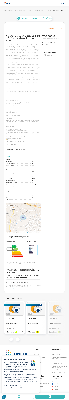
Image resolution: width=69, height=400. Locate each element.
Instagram (56, 389)
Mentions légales (56, 354)
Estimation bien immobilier (41, 383)
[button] (22, 217)
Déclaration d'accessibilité (58, 372)
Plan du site (55, 352)
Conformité (55, 361)
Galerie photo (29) (55, 28)
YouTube (56, 386)
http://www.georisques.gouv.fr (15, 288)
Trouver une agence (39, 381)
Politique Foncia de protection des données (59, 358)
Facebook (56, 378)
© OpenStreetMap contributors (33, 232)
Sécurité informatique (57, 369)
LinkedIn (56, 384)
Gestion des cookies (57, 363)
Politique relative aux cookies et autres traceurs (59, 367)
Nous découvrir (38, 352)
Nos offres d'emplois (39, 357)
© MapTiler (22, 232)
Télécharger (49, 55)
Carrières (36, 354)
